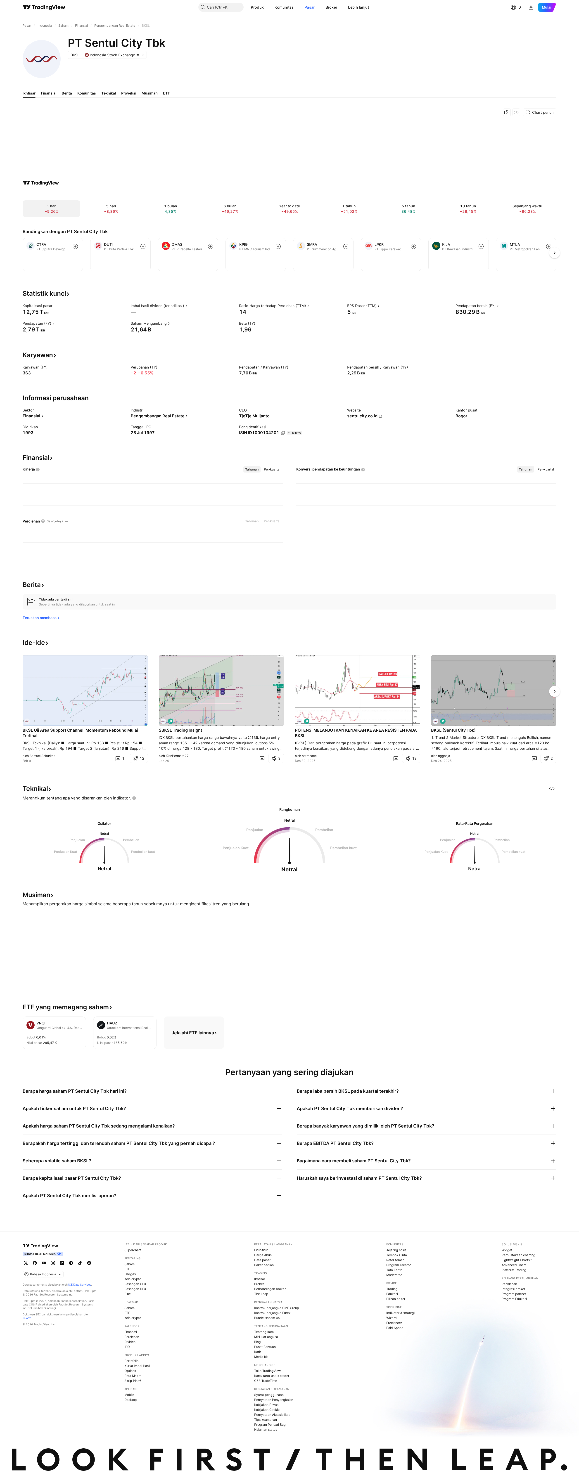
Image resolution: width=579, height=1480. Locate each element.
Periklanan (509, 1284)
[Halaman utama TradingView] (44, 7)
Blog (257, 1342)
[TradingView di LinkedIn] (62, 1263)
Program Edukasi (514, 1299)
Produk (257, 7)
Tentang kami (264, 1332)
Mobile (129, 1395)
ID (519, 7)
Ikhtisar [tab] (29, 93)
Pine (127, 1294)
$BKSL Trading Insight (180, 730)
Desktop (130, 1400)
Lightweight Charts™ (517, 1260)
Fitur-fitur (261, 1250)
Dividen (129, 1342)
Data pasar (262, 1260)
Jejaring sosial (396, 1250)
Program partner (514, 1294)
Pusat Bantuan (265, 1347)
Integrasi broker (513, 1289)
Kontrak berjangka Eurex (272, 1313)
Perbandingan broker (270, 1289)
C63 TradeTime (265, 1381)
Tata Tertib (394, 1270)
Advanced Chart (514, 1265)
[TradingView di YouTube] (44, 1263)
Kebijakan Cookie (267, 1409)
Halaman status (265, 1429)
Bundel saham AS (267, 1318)
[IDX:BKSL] (27, 721)
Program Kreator (398, 1265)
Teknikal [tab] (108, 93)
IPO (127, 1347)
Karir (257, 1352)
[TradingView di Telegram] (71, 1263)
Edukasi (392, 1294)
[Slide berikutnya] (554, 691)
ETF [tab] (166, 93)
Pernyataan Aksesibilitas (272, 1414)
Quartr (27, 1318)
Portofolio (131, 1361)
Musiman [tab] (150, 93)
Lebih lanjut (358, 7)
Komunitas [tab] (86, 93)
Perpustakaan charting (518, 1255)
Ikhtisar (259, 1279)
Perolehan (131, 1337)
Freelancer (394, 1323)
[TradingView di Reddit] (89, 1263)
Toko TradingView (267, 1371)
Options (130, 1371)
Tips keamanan (265, 1419)
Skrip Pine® (132, 1381)
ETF (127, 1269)
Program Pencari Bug (270, 1424)
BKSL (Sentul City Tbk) (453, 730)
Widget (507, 1250)
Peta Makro (132, 1376)
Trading (392, 1289)
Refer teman (395, 1260)
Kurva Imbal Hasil (137, 1366)
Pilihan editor (395, 1299)
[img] (138, 55)
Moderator (394, 1275)
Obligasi (130, 1274)
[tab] (252, 469)
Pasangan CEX (135, 1284)
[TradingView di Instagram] (53, 1263)
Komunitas (284, 7)
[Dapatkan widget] (516, 112)
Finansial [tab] (48, 93)
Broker (331, 7)
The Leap (261, 1294)
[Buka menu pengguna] (531, 7)
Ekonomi (130, 1332)
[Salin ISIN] (283, 433)
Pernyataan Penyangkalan (273, 1400)
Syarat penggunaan (269, 1395)
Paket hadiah (264, 1265)
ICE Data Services (79, 1284)
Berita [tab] (67, 93)
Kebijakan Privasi (266, 1405)
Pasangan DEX (135, 1289)
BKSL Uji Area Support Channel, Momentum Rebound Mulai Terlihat (80, 733)
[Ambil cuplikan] (507, 112)
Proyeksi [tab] (128, 93)
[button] (267, 7)
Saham (129, 1264)
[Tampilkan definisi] (55, 306)
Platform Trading (514, 1270)
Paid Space (394, 1328)
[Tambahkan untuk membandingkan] (75, 246)
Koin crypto (132, 1279)
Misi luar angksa (266, 1337)
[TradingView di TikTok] (80, 1263)
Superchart (132, 1250)
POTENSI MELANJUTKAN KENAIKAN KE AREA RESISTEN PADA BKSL (356, 733)
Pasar (310, 7)
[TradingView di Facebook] (35, 1263)
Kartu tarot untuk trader (271, 1376)
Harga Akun (263, 1255)
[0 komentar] (261, 758)
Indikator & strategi (400, 1313)
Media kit (261, 1357)
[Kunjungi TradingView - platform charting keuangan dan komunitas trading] (41, 183)
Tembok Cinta (396, 1255)
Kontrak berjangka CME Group (276, 1308)
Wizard (391, 1318)
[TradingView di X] (26, 1263)
